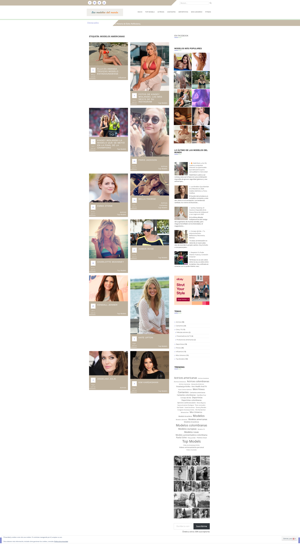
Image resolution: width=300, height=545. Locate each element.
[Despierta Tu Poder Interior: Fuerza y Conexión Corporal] (181, 258)
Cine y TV (179, 329)
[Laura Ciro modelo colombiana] (182, 116)
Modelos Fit (201, 429)
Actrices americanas (185, 377)
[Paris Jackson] (149, 132)
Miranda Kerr (185, 412)
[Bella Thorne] (149, 184)
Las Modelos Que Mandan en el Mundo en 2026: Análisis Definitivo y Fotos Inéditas (199, 189)
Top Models (150, 12)
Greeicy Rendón (201, 407)
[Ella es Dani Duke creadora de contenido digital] (182, 134)
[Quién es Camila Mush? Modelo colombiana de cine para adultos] (182, 61)
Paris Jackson (148, 160)
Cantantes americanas (197, 392)
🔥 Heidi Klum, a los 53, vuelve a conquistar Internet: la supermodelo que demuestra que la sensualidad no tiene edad (198, 167)
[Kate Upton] (149, 304)
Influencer (122, 77)
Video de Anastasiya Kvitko (191, 445)
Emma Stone (105, 206)
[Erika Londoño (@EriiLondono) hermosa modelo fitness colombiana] (201, 98)
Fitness (208, 12)
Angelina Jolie (106, 379)
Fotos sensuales (200, 405)
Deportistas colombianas (192, 400)
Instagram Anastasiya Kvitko (185, 410)
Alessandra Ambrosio (197, 384)
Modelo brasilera (185, 416)
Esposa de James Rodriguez (186, 405)
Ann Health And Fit (199, 386)
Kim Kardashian (148, 382)
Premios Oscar (202, 438)
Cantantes (171, 12)
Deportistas (183, 12)
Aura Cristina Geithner (185, 389)
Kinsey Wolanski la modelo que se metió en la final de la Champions (111, 144)
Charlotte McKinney (110, 262)
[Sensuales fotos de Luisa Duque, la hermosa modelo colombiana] (201, 116)
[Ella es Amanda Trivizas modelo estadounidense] (108, 53)
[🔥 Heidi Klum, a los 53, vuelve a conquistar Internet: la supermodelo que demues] (182, 80)
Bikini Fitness (199, 389)
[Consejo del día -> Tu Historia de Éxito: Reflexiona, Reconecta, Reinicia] (181, 236)
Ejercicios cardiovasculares (186, 403)
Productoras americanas (185, 340)
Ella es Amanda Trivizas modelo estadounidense (107, 71)
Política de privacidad (61, 541)
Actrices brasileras (203, 378)
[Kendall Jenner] (108, 288)
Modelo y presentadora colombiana (191, 435)
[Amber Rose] (149, 232)
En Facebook (181, 36)
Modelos (199, 416)
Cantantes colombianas (186, 395)
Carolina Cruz (201, 395)
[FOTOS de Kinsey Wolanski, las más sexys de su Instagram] (149, 66)
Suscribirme (201, 526)
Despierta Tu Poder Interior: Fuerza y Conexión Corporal (198, 254)
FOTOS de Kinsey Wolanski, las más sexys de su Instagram (150, 98)
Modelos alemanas (181, 419)
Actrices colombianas (198, 381)
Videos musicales (191, 450)
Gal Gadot (180, 407)
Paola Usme (181, 437)
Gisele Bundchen (190, 407)
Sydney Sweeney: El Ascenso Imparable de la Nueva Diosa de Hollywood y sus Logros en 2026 (198, 211)
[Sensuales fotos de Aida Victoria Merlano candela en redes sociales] (201, 134)
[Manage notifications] (294, 539)
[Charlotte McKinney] (108, 239)
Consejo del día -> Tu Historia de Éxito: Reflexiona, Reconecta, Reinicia (197, 234)
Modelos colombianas (191, 425)
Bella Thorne (147, 199)
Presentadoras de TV (184, 336)
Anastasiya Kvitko (183, 386)
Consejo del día (185, 398)
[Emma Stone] (108, 188)
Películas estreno (182, 332)
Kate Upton (146, 337)
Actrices (161, 12)
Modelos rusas (191, 431)
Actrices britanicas (180, 382)
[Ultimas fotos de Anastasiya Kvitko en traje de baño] (201, 80)
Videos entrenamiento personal (191, 447)
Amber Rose (146, 249)
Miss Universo (196, 12)
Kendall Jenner (107, 305)
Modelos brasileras (191, 422)
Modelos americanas (197, 419)
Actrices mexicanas (184, 384)
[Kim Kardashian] (149, 365)
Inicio (140, 12)
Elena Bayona (201, 403)
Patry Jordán (192, 438)
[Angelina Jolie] (108, 363)
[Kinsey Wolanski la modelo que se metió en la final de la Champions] (108, 122)
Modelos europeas (187, 428)
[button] (178, 461)
